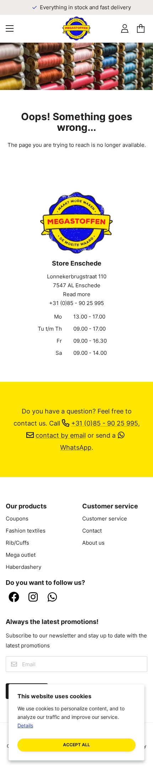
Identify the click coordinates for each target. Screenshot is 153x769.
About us (93, 543)
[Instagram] (33, 597)
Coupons (17, 519)
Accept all (76, 744)
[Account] (124, 28)
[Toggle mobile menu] (10, 28)
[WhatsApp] (52, 597)
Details (25, 725)
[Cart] (140, 28)
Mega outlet (21, 555)
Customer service (104, 519)
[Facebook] (14, 597)
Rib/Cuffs (17, 543)
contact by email (61, 435)
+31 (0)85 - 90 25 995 (76, 303)
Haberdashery (23, 567)
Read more (76, 294)
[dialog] (76, 722)
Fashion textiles (26, 531)
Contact (92, 531)
